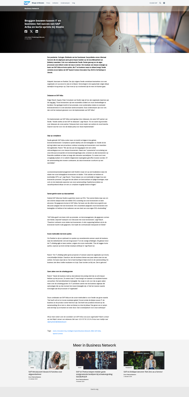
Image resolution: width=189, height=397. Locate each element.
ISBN (92, 331)
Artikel (26, 37)
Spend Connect (58, 333)
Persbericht (129, 367)
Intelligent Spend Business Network (78, 331)
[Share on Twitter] (31, 32)
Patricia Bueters (36, 377)
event (55, 331)
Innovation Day (62, 331)
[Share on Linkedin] (36, 32)
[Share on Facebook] (26, 32)
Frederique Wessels (38, 37)
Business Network (32, 8)
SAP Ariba (97, 331)
